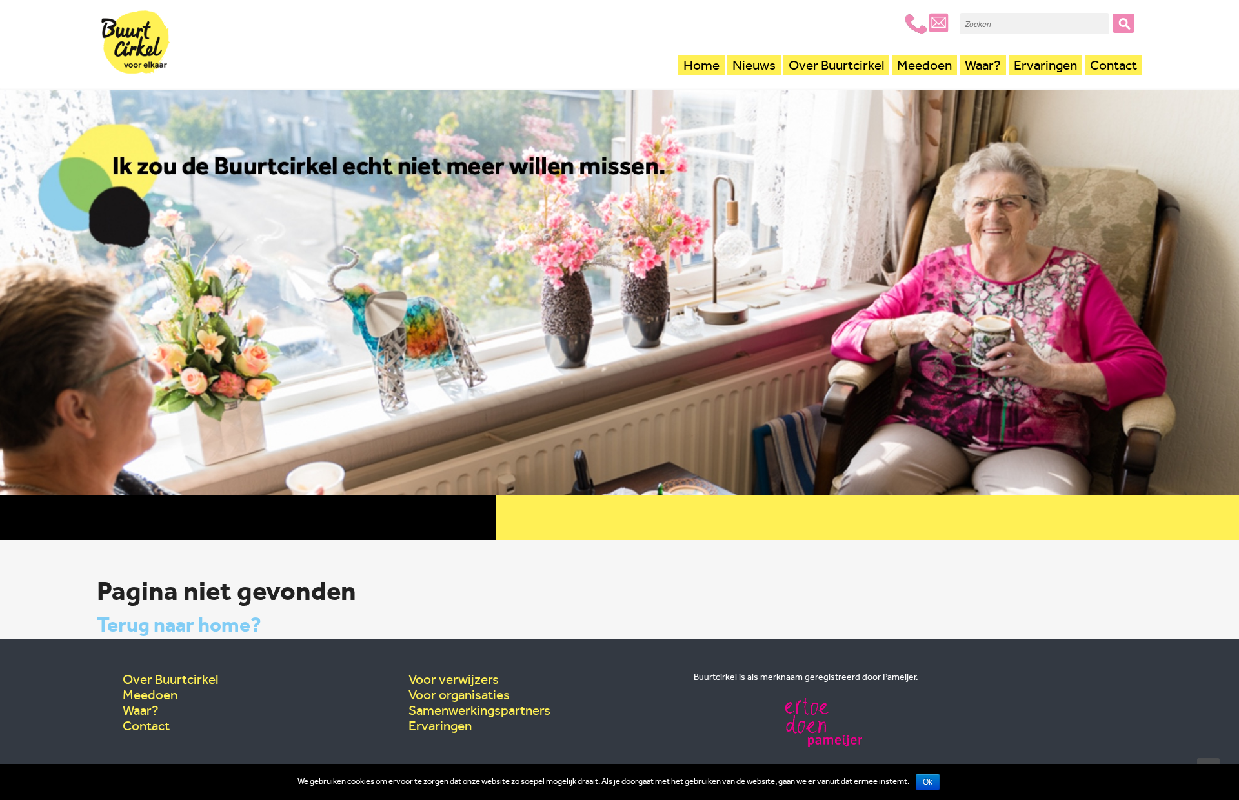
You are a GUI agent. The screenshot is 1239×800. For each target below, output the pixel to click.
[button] (1123, 23)
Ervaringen (1045, 65)
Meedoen (924, 65)
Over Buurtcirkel (836, 65)
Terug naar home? (179, 624)
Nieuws (754, 65)
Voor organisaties (459, 695)
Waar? (983, 65)
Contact (1113, 65)
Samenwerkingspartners (479, 710)
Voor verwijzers (453, 679)
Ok (927, 781)
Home (701, 65)
